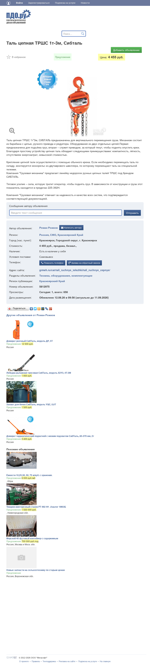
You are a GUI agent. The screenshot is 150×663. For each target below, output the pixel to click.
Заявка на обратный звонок (85, 262)
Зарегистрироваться (39, 3)
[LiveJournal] (47, 307)
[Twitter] (35, 307)
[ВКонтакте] (31, 307)
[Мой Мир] (43, 307)
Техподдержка (49, 661)
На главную (105, 661)
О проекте (24, 661)
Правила (36, 661)
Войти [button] (19, 3)
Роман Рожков (48, 227)
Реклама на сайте (67, 661)
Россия (44, 235)
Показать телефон (53, 262)
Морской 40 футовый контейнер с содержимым (32, 538)
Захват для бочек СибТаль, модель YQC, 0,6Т (31, 404)
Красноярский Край (70, 235)
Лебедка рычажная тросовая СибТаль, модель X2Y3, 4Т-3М (38, 372)
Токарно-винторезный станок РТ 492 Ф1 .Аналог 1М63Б (36, 506)
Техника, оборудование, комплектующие (65, 275)
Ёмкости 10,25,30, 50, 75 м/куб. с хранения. (29, 475)
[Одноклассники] (39, 307)
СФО (53, 235)
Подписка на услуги (87, 661)
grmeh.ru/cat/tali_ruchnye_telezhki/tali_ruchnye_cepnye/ (74, 270)
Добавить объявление (126, 50)
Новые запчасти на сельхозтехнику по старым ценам (35, 570)
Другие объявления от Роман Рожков (30, 315)
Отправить (132, 213)
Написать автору (72, 227)
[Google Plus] (50, 307)
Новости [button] (85, 3)
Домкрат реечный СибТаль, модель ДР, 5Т (29, 341)
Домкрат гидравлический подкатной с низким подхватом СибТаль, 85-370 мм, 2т (50, 436)
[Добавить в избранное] (8, 58)
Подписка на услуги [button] (65, 3)
